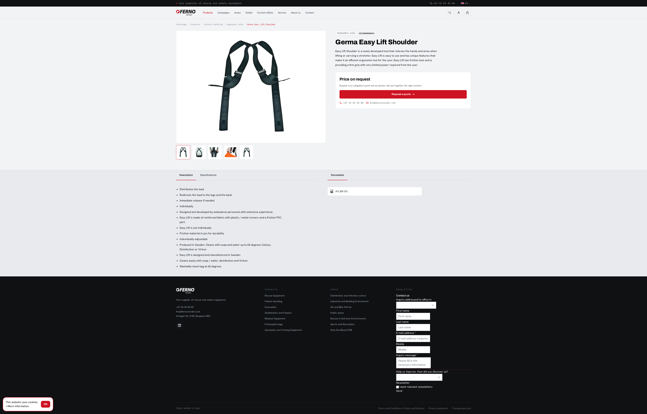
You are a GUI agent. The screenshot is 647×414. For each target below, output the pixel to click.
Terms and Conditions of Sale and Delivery (401, 408)
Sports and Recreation (342, 324)
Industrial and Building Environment (349, 301)
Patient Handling (213, 24)
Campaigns (224, 12)
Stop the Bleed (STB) (341, 329)
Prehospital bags (274, 324)
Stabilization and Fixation (278, 312)
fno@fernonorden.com (382, 102)
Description (186, 175)
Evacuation (270, 307)
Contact (309, 12)
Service (282, 12)
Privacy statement (438, 408)
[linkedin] (179, 325)
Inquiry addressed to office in (414, 299)
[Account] (458, 12)
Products (208, 12)
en (466, 3)
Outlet (248, 12)
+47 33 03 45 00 (444, 3)
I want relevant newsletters (416, 387)
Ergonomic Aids (235, 24)
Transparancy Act (461, 408)
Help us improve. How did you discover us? (422, 371)
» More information (17, 406)
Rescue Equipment (275, 295)
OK (46, 404)
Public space (337, 312)
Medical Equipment (275, 318)
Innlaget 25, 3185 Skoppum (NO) (193, 315)
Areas (237, 12)
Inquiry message (407, 355)
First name (402, 310)
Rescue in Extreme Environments (348, 318)
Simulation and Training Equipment (283, 329)
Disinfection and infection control (348, 295)
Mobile (400, 344)
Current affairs (265, 12)
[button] (467, 12)
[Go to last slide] (182, 86)
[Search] (449, 12)
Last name (402, 322)
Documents (337, 175)
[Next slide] (319, 86)
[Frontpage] (186, 12)
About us (296, 12)
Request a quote (401, 94)
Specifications (208, 175)
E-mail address (406, 333)
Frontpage (181, 24)
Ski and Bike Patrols (341, 307)
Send (399, 391)
